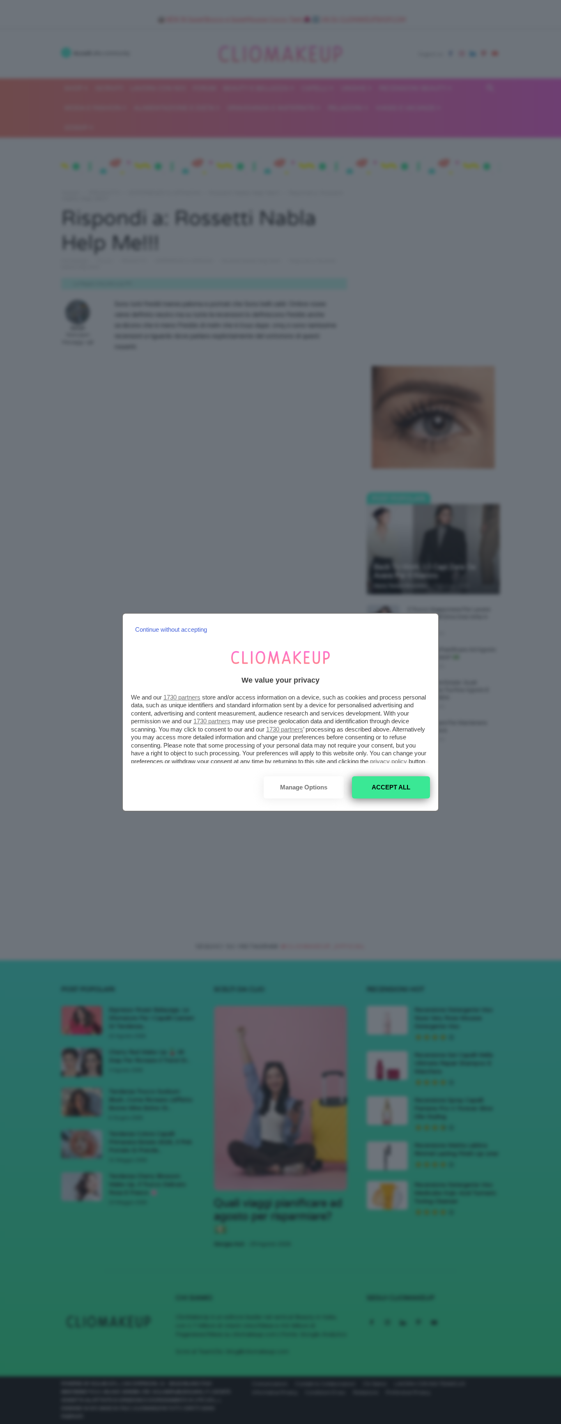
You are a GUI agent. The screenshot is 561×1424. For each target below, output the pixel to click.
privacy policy (388, 761)
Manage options (303, 787)
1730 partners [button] (181, 697)
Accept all (391, 787)
